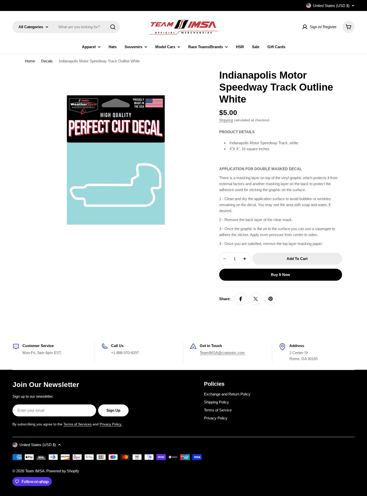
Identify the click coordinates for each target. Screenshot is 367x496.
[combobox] (66, 27)
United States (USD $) (331, 5)
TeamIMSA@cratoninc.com (222, 353)
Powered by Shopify (62, 471)
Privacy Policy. (111, 424)
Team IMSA (34, 471)
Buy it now (280, 274)
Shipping (226, 120)
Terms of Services (77, 424)
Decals (47, 61)
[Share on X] (256, 299)
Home (30, 61)
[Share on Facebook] (241, 299)
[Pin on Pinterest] (271, 299)
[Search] (113, 27)
